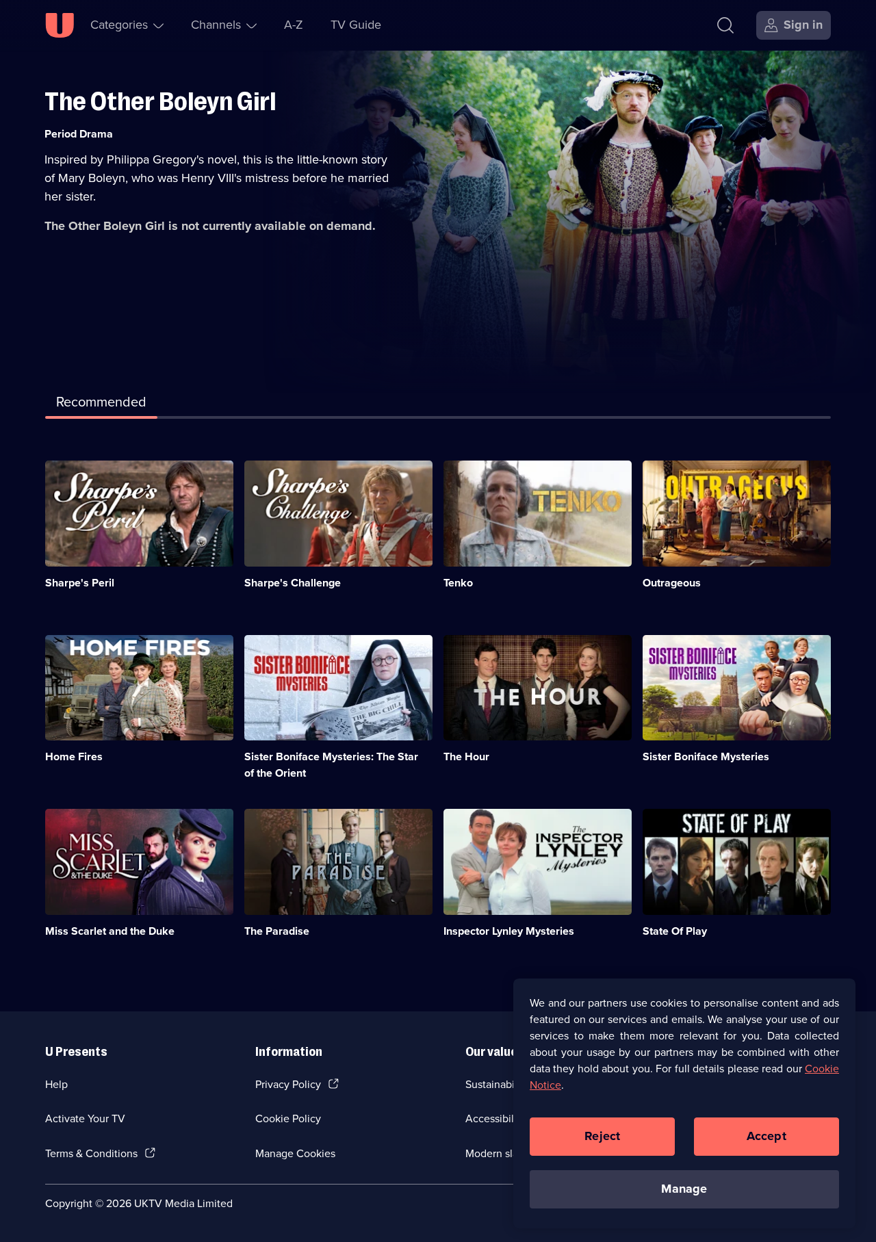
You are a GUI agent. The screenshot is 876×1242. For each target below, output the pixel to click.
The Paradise (276, 931)
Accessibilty (494, 1118)
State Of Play (675, 931)
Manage (684, 1189)
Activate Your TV (85, 1118)
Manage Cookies (295, 1153)
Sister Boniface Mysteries (706, 756)
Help (56, 1084)
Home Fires (74, 756)
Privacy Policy (288, 1084)
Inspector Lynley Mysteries (508, 931)
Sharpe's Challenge (292, 583)
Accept (766, 1136)
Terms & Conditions (91, 1153)
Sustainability (497, 1084)
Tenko (458, 583)
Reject (602, 1136)
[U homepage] (59, 25)
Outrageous (672, 583)
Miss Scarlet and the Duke (110, 931)
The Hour (466, 756)
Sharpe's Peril (79, 583)
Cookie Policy (288, 1118)
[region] (684, 1103)
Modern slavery (502, 1153)
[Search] (725, 25)
